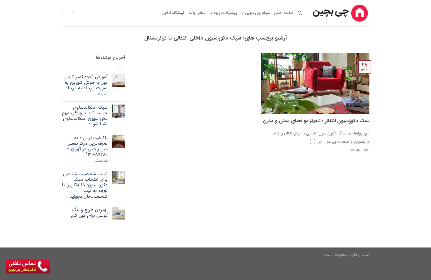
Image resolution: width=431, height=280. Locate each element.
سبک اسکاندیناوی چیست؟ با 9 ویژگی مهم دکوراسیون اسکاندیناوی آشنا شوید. (85, 116)
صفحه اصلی (283, 13)
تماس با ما (197, 13)
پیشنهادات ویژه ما (223, 13)
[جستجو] (300, 13)
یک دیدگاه (101, 161)
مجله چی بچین (257, 13)
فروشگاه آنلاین (173, 13)
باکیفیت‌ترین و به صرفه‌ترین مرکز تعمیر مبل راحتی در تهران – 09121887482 (87, 146)
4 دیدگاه (102, 94)
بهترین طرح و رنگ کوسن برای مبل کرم (89, 212)
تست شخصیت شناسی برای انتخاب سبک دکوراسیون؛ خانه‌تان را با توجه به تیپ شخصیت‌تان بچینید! (85, 185)
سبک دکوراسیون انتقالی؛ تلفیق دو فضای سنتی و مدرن (316, 121)
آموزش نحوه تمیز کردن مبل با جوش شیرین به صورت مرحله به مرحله (86, 82)
